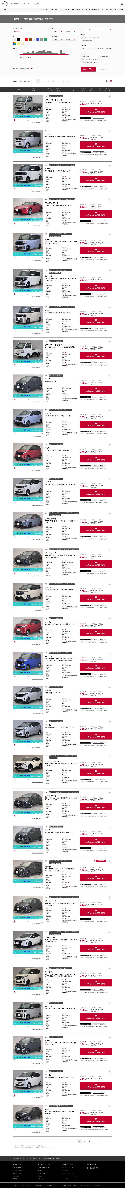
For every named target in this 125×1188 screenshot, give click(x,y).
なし (106, 90)
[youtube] (97, 1168)
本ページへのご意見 (85, 1185)
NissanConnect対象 (89, 62)
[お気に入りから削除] (109, 97)
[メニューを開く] (122, 4)
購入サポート (95, 9)
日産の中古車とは (69, 9)
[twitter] (91, 1168)
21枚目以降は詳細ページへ (37, 122)
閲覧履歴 (120, 9)
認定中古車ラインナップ (83, 9)
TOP (42, 9)
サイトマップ (16, 1185)
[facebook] (88, 1168)
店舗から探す (58, 9)
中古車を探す (49, 9)
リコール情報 (49, 1185)
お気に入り (113, 9)
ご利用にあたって (39, 1185)
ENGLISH (76, 1185)
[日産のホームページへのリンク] (5, 2)
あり (110, 90)
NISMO (109, 48)
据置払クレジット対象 (90, 59)
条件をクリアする (106, 69)
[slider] (19, 54)
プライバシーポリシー (27, 1185)
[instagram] (94, 1168)
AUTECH (100, 48)
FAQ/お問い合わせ (66, 1185)
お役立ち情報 (104, 9)
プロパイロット (103, 56)
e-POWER (86, 56)
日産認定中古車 (88, 40)
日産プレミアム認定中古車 (91, 37)
